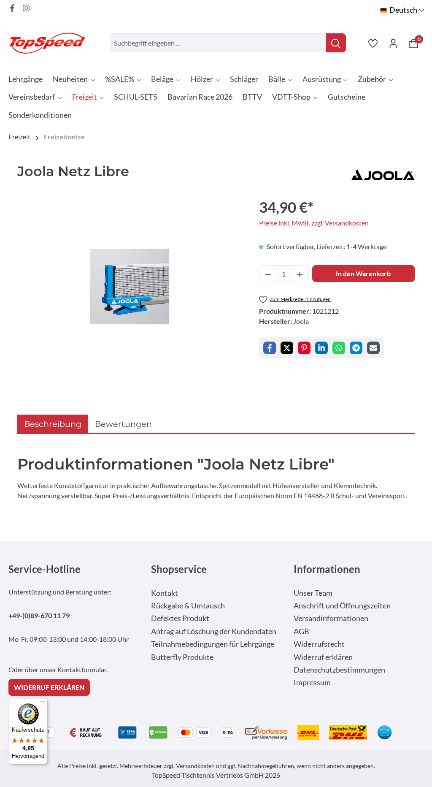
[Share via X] (287, 348)
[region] (130, 286)
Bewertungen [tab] (123, 424)
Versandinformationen (331, 618)
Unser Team (313, 593)
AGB (301, 631)
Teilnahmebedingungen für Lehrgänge (212, 644)
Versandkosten (195, 765)
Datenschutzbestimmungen (339, 669)
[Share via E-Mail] (373, 348)
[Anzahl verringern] (268, 273)
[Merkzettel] (373, 43)
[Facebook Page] (12, 8)
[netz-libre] (129, 286)
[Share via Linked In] (321, 348)
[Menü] (43, 704)
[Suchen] (336, 42)
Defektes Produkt (180, 618)
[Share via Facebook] (269, 348)
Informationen (327, 569)
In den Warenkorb (363, 273)
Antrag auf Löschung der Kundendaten (213, 631)
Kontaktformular (81, 669)
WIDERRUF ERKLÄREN (49, 687)
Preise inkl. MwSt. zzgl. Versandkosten (314, 223)
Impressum (312, 682)
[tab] (52, 424)
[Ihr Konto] (393, 43)
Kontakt (164, 593)
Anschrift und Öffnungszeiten (342, 605)
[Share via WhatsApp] (338, 348)
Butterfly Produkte (182, 657)
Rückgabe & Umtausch (188, 605)
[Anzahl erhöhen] (300, 273)
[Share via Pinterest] (304, 348)
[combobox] (218, 42)
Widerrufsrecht (319, 644)
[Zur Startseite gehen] (50, 43)
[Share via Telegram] (356, 348)
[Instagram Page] (26, 8)
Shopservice (179, 569)
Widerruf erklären (323, 657)
